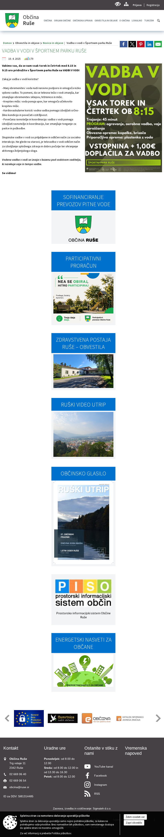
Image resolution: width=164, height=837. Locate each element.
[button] (6, 718)
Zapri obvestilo (134, 822)
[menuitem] (62, 20)
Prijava (137, 5)
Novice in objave (53, 43)
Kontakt (10, 748)
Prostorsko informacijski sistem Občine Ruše (83, 615)
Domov (7, 43)
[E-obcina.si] (96, 718)
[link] (124, 44)
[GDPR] (29, 718)
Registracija (153, 5)
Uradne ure (55, 748)
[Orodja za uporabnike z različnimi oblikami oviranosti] (118, 4)
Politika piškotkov (61, 833)
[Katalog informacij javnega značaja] (130, 718)
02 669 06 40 (17, 774)
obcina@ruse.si (19, 787)
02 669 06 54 (17, 780)
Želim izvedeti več (135, 817)
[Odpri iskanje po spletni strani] (158, 20)
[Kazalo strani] (126, 4)
